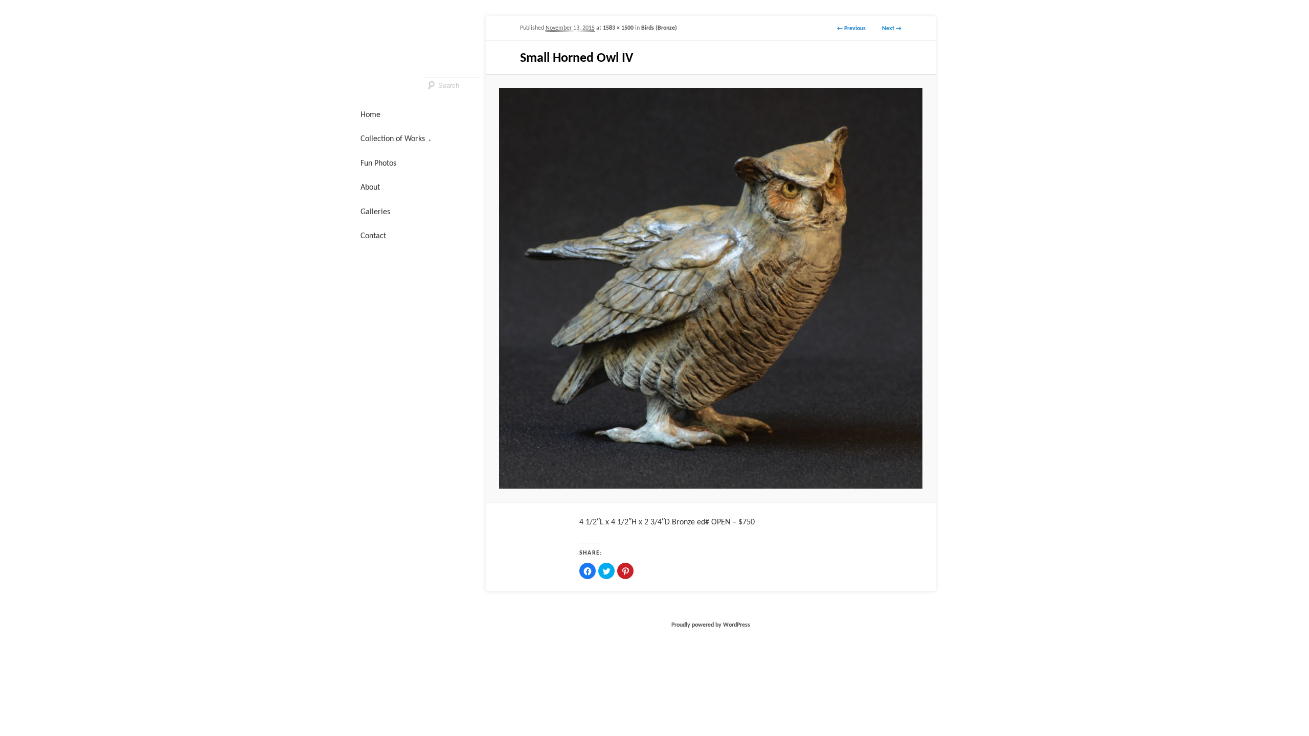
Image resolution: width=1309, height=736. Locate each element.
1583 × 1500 (618, 28)
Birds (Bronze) (659, 28)
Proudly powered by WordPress (710, 625)
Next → (891, 29)
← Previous (851, 29)
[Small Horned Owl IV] (710, 288)
